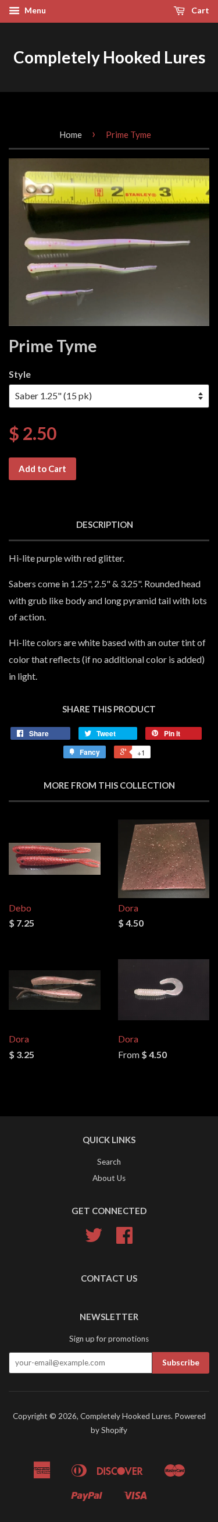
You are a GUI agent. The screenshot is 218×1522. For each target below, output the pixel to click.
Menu (34, 10)
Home (70, 134)
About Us (109, 1178)
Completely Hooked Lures (109, 57)
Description (104, 524)
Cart (199, 10)
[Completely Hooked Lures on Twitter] (93, 1239)
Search (109, 1161)
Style (20, 373)
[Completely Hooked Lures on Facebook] (124, 1239)
